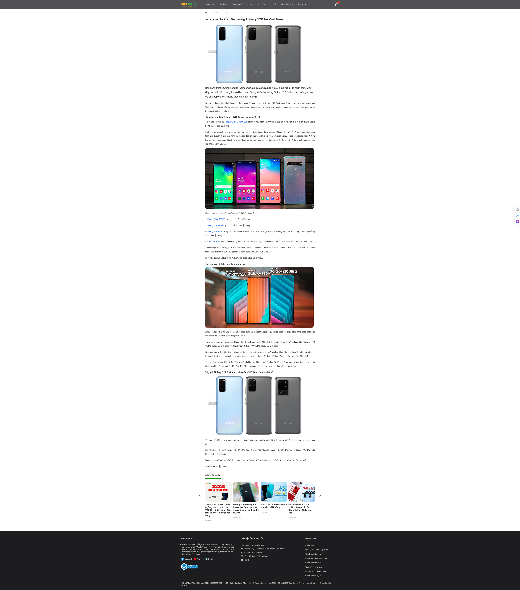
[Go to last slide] (200, 496)
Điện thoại (209, 4)
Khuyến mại (286, 4)
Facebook (188, 559)
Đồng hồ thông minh (241, 4)
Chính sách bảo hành (314, 554)
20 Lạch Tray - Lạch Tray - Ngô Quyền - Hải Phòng (264, 549)
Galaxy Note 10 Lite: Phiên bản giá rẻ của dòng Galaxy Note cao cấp (300, 508)
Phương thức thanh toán (315, 571)
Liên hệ (247, 560)
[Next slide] (320, 496)
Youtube (200, 559)
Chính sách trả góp (313, 575)
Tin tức (301, 4)
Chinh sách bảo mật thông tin (317, 558)
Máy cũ (260, 4)
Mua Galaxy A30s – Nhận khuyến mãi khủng (274, 506)
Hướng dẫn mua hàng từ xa (316, 549)
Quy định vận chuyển (314, 567)
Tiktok (210, 559)
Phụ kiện (273, 4)
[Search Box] (330, 4)
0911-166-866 (256, 552)
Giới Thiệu (309, 545)
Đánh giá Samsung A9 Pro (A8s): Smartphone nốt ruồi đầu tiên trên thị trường (246, 508)
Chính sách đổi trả (313, 562)
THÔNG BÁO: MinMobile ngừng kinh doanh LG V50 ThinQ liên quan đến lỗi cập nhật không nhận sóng (218, 510)
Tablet (222, 4)
